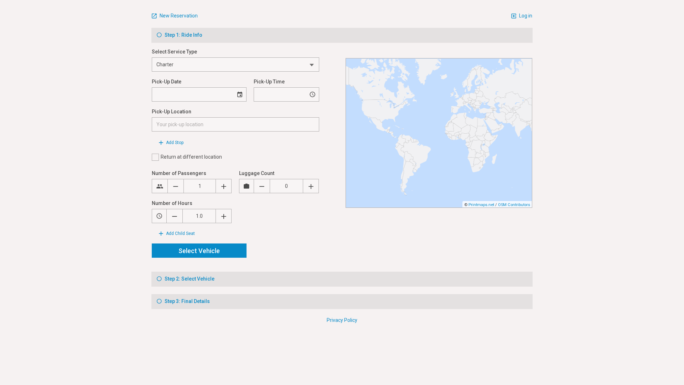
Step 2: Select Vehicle (189, 279)
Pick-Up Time (269, 81)
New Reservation (178, 16)
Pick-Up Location (171, 111)
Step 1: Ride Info (183, 35)
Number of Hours (172, 203)
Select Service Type (174, 52)
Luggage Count (256, 173)
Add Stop (174, 142)
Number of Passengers (179, 173)
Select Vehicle (199, 251)
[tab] (342, 35)
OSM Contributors (514, 204)
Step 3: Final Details (187, 301)
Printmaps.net (481, 204)
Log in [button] (525, 16)
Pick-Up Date (166, 81)
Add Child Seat (180, 233)
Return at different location (191, 157)
